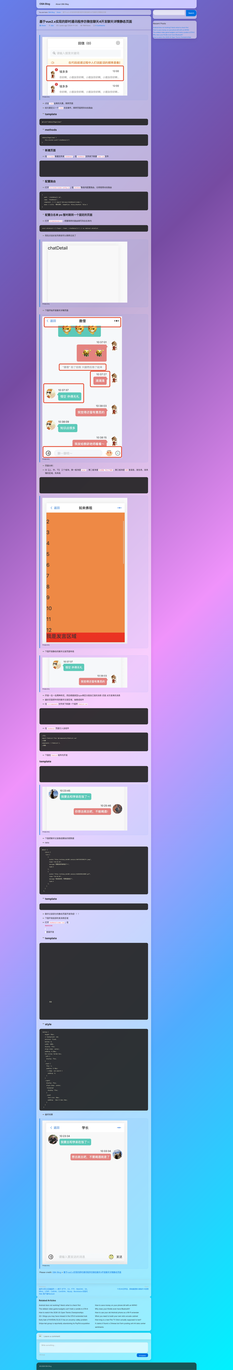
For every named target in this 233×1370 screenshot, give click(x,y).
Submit (143, 1355)
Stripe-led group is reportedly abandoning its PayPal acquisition (64, 1323)
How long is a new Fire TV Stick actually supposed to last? (118, 1320)
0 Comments (100, 25)
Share (59, 12)
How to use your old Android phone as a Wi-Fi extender (117, 1312)
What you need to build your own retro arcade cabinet (116, 1316)
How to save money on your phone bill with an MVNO (116, 1305)
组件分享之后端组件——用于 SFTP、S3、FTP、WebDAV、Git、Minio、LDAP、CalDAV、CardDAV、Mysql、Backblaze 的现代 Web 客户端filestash (64, 1291)
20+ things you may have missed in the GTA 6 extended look (63, 1316)
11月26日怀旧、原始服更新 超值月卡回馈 (133, 1289)
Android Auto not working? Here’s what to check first (60, 1305)
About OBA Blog (62, 4)
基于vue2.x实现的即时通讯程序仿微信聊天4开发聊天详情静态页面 (85, 21)
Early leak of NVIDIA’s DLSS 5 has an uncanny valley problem (63, 1320)
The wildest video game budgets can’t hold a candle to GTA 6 (63, 1309)
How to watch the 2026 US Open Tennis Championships (61, 1312)
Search (191, 13)
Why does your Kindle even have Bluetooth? (112, 1309)
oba (52, 25)
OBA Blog (44, 3)
